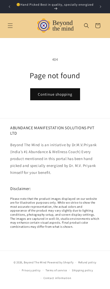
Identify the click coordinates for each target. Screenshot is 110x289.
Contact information (57, 278)
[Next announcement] (100, 6)
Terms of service (56, 270)
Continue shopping (55, 94)
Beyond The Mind (35, 262)
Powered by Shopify (60, 262)
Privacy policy (31, 270)
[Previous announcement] (9, 6)
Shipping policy (82, 270)
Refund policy (87, 262)
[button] (10, 25)
